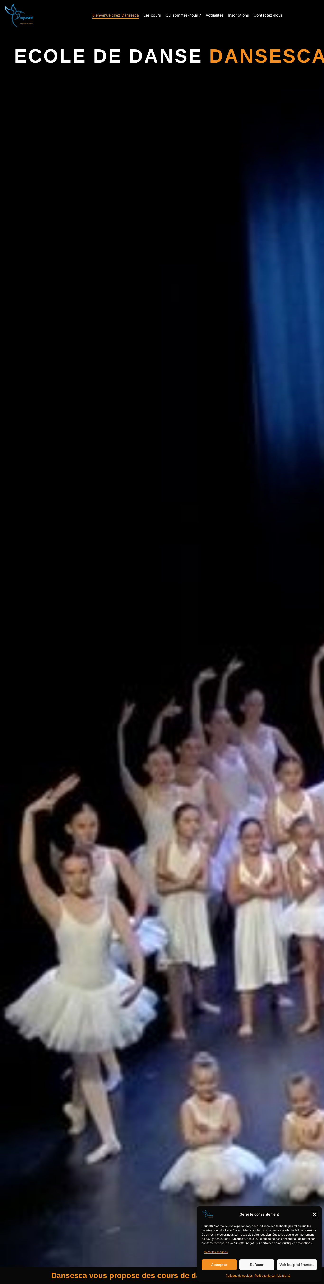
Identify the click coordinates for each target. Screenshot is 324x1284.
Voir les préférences (296, 1264)
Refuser (257, 1264)
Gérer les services (216, 1252)
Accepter (219, 1264)
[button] (314, 1214)
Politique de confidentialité (272, 1275)
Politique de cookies (239, 1275)
